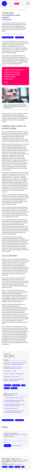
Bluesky (15, 461)
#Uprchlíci (6, 388)
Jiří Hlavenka (7, 19)
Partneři (4, 462)
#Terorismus (14, 388)
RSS (23, 466)
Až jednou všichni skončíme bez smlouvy (14, 397)
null (24, 461)
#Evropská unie (16, 385)
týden (9, 395)
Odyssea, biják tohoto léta (11, 408)
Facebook (5, 466)
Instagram (17, 466)
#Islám (23, 385)
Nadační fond (9, 461)
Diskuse (21, 460)
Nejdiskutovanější (13, 393)
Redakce (13, 458)
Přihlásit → (7, 445)
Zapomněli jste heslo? (17, 445)
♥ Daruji (17, 3)
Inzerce (20, 461)
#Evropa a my (7, 385)
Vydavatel (8, 460)
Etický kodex (15, 460)
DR (4, 3)
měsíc (12, 395)
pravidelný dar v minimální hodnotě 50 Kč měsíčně (15, 434)
